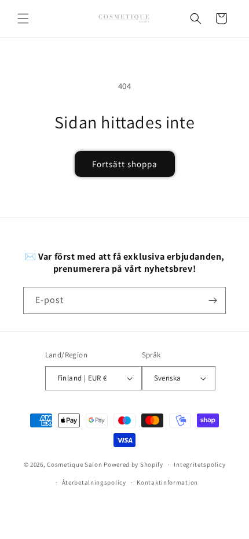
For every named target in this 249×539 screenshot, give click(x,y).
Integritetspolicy (199, 464)
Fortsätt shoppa (125, 163)
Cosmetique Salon (74, 464)
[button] (23, 18)
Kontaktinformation (167, 482)
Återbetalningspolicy (94, 482)
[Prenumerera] (212, 300)
